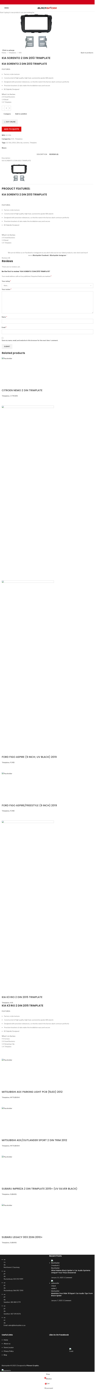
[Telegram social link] (53, 2)
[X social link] (44, 2)
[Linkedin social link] (50, 2)
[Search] (92, 8)
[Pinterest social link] (47, 2)
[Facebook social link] (41, 2)
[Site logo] (47, 8)
